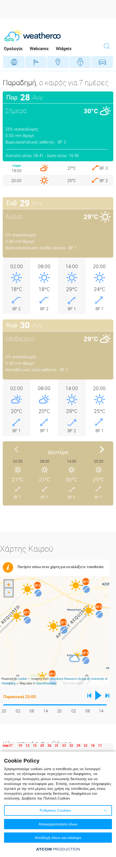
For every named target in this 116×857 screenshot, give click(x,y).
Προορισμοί (58, 62)
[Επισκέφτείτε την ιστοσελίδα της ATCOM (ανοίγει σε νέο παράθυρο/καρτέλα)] (58, 849)
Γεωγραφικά (14, 62)
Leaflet (22, 678)
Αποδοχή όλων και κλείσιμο (58, 837)
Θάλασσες (80, 62)
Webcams (39, 48)
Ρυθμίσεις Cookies (55, 810)
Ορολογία (13, 48)
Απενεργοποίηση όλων (58, 824)
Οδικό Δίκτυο (102, 62)
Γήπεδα (36, 62)
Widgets (63, 48)
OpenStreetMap (46, 683)
